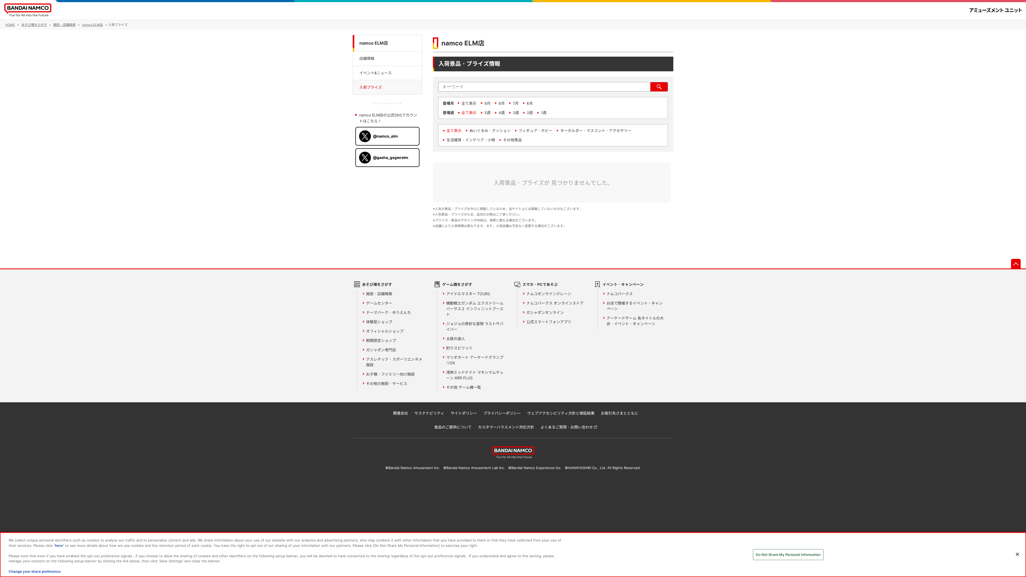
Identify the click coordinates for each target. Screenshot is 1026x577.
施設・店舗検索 (379, 293)
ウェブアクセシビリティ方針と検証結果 (560, 413)
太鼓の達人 (455, 338)
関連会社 (400, 413)
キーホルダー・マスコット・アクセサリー (595, 130)
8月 (502, 103)
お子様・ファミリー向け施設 (390, 374)
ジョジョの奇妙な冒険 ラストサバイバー (474, 326)
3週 (516, 112)
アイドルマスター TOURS (468, 293)
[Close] (1017, 554)
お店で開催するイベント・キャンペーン (635, 306)
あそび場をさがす (377, 284)
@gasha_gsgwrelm (390, 157)
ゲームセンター (379, 303)
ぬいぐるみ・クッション (490, 130)
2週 (530, 112)
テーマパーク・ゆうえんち (388, 312)
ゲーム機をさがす (457, 284)
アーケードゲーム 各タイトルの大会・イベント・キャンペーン (635, 321)
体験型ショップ (379, 321)
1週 (543, 112)
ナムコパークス (620, 293)
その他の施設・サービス (386, 383)
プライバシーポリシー (502, 413)
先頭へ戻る (1016, 263)
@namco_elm (385, 136)
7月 (516, 103)
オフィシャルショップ (384, 331)
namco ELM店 (373, 43)
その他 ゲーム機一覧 (463, 387)
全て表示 (468, 103)
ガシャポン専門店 (381, 350)
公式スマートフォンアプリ (548, 321)
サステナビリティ (429, 413)
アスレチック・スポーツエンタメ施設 (394, 362)
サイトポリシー (464, 413)
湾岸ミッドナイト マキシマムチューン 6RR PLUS (474, 375)
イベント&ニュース (375, 73)
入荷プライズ (370, 87)
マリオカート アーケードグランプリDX (474, 360)
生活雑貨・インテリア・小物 (470, 140)
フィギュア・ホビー (535, 130)
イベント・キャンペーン (623, 284)
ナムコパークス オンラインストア (555, 303)
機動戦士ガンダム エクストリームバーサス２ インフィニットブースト (474, 309)
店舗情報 (366, 58)
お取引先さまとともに (619, 413)
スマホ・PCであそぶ (540, 284)
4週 (502, 112)
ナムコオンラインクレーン (548, 293)
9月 (487, 103)
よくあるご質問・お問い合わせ (567, 427)
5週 (487, 112)
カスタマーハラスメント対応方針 (506, 427)
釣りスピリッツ (459, 348)
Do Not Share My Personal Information (788, 554)
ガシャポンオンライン (545, 312)
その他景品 (512, 140)
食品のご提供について (453, 427)
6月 (530, 103)
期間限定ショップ (381, 340)
